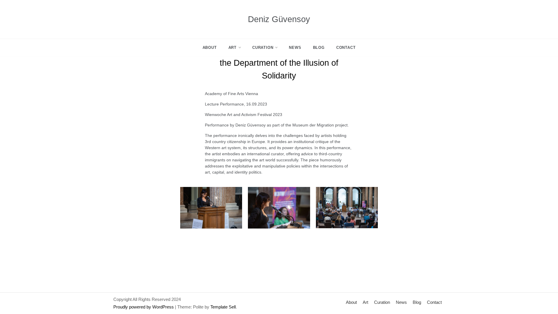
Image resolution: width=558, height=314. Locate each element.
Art (232, 47)
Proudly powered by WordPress (143, 306)
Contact (346, 47)
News (295, 47)
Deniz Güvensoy (279, 19)
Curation (262, 47)
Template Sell (223, 306)
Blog (319, 47)
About (210, 47)
